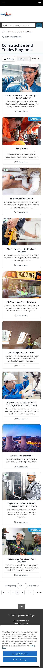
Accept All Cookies (19, 654)
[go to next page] (8, 592)
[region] (20, 646)
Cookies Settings (20, 660)
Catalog (10, 59)
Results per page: (11, 586)
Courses (10, 32)
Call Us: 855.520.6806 (11, 37)
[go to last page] (4, 592)
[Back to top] (21, 617)
